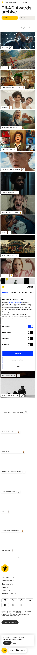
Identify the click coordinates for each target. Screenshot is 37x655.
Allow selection (17, 360)
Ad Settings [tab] (23, 292)
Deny (18, 366)
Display (23, 28)
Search (22, 650)
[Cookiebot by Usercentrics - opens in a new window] (25, 287)
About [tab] (32, 292)
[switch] (30, 332)
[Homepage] (17, 650)
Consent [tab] (5, 292)
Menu (12, 650)
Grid (30, 28)
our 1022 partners (14, 302)
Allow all (18, 353)
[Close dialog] (31, 637)
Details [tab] (13, 292)
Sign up (7, 642)
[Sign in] (33, 2)
